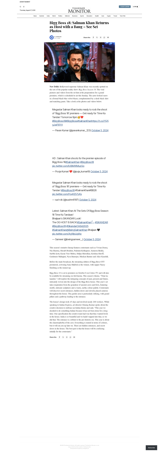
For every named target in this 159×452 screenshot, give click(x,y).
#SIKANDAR (101, 222)
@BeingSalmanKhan (76, 229)
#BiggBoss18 (59, 121)
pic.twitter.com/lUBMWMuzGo (68, 165)
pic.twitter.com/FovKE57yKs (67, 194)
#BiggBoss (71, 121)
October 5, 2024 (99, 130)
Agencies (58, 36)
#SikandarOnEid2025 (77, 226)
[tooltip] (93, 37)
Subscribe (151, 448)
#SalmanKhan (84, 121)
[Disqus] (79, 367)
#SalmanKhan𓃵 (85, 222)
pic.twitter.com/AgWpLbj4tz (67, 233)
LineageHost (85, 448)
